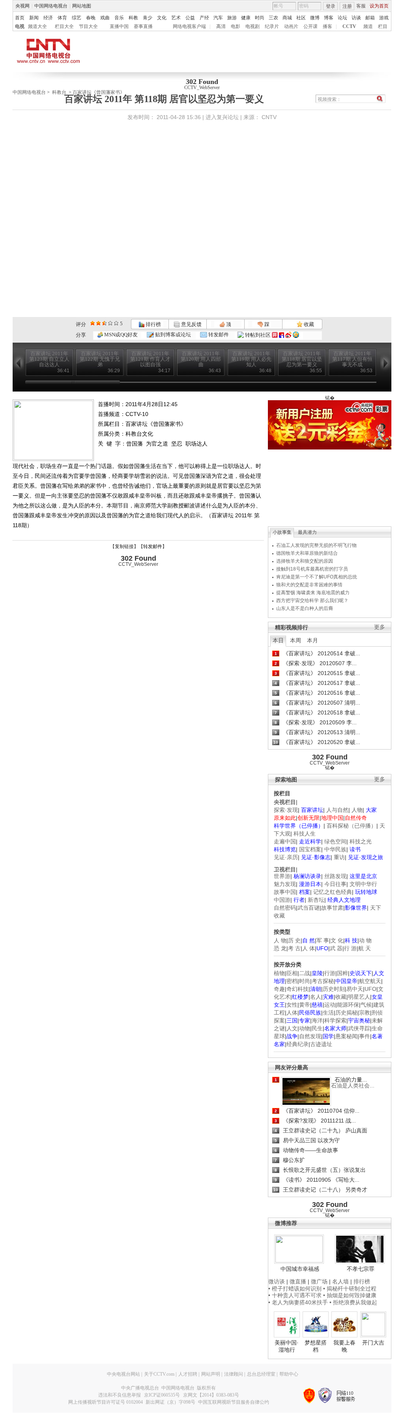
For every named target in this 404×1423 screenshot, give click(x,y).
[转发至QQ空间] (296, 335)
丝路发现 (335, 876)
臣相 (291, 973)
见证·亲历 (286, 857)
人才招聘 (187, 1374)
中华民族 (335, 849)
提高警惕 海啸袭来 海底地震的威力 (313, 592)
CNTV (269, 117)
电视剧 (252, 26)
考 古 (294, 948)
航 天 (364, 948)
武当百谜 (308, 908)
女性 (291, 1005)
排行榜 (152, 324)
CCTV (349, 26)
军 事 (322, 940)
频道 (368, 26)
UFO (370, 989)
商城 (287, 18)
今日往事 (335, 884)
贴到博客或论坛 (172, 335)
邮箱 (370, 18)
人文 (291, 1028)
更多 (379, 627)
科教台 (59, 92)
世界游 (282, 876)
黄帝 (304, 1005)
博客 (328, 18)
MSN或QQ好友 (120, 335)
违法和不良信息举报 (119, 1395)
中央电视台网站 (123, 1374)
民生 (317, 1028)
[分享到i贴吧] (281, 335)
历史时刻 (334, 989)
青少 (147, 18)
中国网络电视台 (50, 6)
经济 (48, 18)
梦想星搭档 (316, 1346)
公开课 (310, 26)
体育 (62, 18)
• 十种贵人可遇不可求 (295, 1295)
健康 (246, 18)
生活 (328, 1012)
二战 (304, 973)
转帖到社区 (258, 335)
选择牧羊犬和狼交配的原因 (304, 561)
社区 (301, 18)
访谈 (356, 18)
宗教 (364, 1012)
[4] (98, 323)
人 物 (280, 940)
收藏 (308, 324)
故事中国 (285, 892)
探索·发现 (286, 810)
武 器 (336, 948)
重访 (339, 857)
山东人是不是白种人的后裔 (304, 608)
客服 (361, 6)
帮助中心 (288, 1374)
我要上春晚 (344, 1346)
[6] (104, 323)
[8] (110, 323)
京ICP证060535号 (162, 1395)
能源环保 (348, 1005)
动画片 (291, 26)
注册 (347, 6)
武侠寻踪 (359, 1028)
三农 (273, 18)
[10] (116, 323)
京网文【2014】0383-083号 (211, 1395)
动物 (304, 1028)
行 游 (350, 948)
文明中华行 (363, 884)
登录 (330, 6)
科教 (133, 18)
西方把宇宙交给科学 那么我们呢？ (312, 600)
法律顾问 (233, 1374)
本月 (312, 640)
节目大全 (88, 26)
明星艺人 (359, 997)
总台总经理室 (261, 1374)
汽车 (218, 18)
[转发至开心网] (275, 335)
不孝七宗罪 (360, 1269)
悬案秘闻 (346, 1036)
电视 (19, 26)
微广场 (319, 1281)
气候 (366, 1005)
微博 (315, 18)
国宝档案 (310, 849)
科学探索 (335, 1020)
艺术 (176, 18)
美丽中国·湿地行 (287, 1346)
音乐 (119, 18)
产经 (204, 18)
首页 (19, 18)
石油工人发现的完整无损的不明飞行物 (316, 545)
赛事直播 (143, 26)
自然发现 (310, 1036)
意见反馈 (190, 324)
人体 (291, 1012)
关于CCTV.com (159, 1374)
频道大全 (37, 26)
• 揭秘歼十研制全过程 (349, 1288)
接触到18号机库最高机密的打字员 (312, 569)
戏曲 (105, 18)
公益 (190, 18)
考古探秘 (323, 981)
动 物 (365, 940)
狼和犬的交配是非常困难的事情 (309, 584)
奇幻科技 (297, 989)
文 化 (337, 940)
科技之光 (361, 841)
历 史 (294, 940)
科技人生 (305, 833)
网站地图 (81, 6)
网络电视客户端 (189, 26)
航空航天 (370, 981)
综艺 (76, 18)
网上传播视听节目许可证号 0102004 (105, 1402)
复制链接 (124, 546)
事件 (364, 1036)
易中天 (354, 989)
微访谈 (276, 1281)
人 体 (308, 948)
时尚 (259, 18)
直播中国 (119, 26)
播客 (327, 26)
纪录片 (272, 26)
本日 (278, 640)
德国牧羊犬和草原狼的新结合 (307, 553)
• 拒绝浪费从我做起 (353, 1302)
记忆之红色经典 (332, 892)
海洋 (317, 1020)
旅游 (232, 18)
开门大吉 (373, 1342)
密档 (291, 981)
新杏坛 (316, 900)
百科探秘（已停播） (351, 825)
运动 (329, 1005)
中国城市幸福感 (300, 1269)
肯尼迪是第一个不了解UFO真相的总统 (316, 577)
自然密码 (285, 908)
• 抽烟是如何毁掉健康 (349, 1295)
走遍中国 (285, 841)
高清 (221, 26)
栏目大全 (64, 26)
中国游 (282, 900)
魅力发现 (285, 884)
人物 (357, 810)
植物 (279, 973)
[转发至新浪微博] (288, 335)
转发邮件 (218, 335)
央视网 (22, 6)
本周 (295, 640)
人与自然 (337, 810)
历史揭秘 (346, 1012)
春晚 (90, 18)
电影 (235, 26)
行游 (329, 973)
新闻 (34, 18)
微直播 (298, 1281)
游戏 (384, 18)
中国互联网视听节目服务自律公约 (233, 1402)
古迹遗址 (321, 1044)
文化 (161, 18)
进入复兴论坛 (222, 117)
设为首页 (379, 6)
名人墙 (340, 1281)
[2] (92, 323)
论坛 (342, 18)
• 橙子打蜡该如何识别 (295, 1288)
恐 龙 (280, 948)
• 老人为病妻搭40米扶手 (298, 1302)
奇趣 (279, 989)
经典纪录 (297, 1044)
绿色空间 (335, 841)
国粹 (342, 973)
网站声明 (210, 1374)
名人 (315, 997)
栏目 (382, 26)
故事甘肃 (332, 908)
